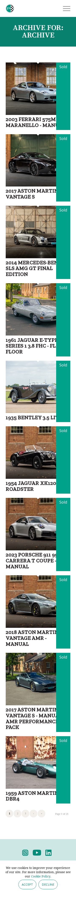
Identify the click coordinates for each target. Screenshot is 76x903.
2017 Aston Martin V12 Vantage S (37, 194)
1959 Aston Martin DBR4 (32, 796)
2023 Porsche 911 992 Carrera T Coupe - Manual (33, 560)
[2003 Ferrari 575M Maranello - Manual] (38, 113)
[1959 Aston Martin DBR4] (38, 787)
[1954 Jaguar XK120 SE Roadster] (38, 477)
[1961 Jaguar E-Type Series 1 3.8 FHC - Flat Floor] (38, 334)
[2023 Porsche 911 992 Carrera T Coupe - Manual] (38, 549)
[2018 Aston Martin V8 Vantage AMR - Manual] (38, 626)
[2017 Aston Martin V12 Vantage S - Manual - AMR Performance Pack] (38, 704)
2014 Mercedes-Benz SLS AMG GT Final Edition (33, 268)
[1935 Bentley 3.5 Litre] (38, 411)
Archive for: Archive (38, 31)
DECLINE (48, 884)
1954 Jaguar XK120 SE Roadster (34, 486)
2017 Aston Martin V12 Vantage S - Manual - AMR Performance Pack (37, 718)
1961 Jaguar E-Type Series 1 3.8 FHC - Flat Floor (34, 346)
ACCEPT (27, 884)
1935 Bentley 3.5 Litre (36, 417)
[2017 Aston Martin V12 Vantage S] (38, 185)
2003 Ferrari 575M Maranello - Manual (36, 122)
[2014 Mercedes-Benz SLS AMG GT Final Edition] (38, 257)
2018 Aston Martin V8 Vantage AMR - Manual (36, 638)
